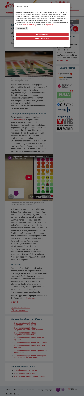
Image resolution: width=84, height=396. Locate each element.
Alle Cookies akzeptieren (42, 38)
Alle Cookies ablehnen (42, 34)
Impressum (49, 25)
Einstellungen (21, 28)
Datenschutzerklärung (29, 25)
